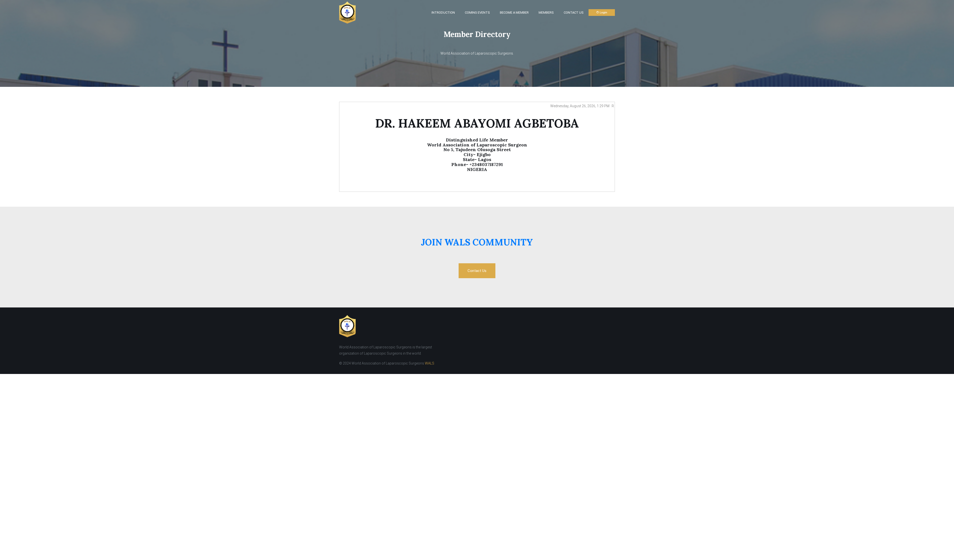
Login (603, 12)
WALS (429, 363)
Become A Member (514, 12)
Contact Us (574, 12)
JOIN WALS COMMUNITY (477, 242)
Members (546, 12)
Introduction (443, 12)
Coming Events (477, 12)
